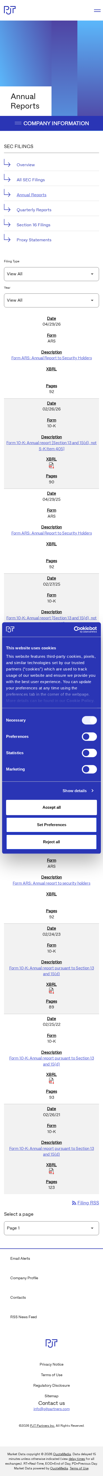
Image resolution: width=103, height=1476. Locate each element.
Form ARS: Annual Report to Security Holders (51, 358)
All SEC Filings (31, 180)
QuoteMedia (62, 1454)
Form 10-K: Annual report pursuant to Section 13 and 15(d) (51, 971)
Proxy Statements (34, 240)
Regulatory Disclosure (51, 1385)
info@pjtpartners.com (52, 1409)
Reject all (51, 842)
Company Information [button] (55, 123)
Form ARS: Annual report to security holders (51, 883)
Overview (26, 165)
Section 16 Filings (33, 225)
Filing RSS (85, 1202)
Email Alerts (20, 1258)
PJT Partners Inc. (42, 1425)
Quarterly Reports (34, 210)
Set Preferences (51, 824)
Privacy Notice (51, 1364)
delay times (77, 1458)
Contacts (18, 1297)
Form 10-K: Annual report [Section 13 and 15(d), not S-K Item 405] (51, 446)
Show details (75, 790)
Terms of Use (51, 1375)
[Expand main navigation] (96, 10)
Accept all (52, 807)
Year (7, 287)
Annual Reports (31, 195)
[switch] (89, 736)
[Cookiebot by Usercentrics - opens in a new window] (74, 629)
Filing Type (11, 261)
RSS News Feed (23, 1317)
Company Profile (24, 1278)
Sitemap (51, 1396)
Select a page (19, 1214)
